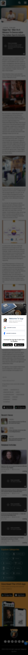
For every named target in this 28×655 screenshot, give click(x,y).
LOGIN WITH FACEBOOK (11, 333)
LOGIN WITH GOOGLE (11, 327)
